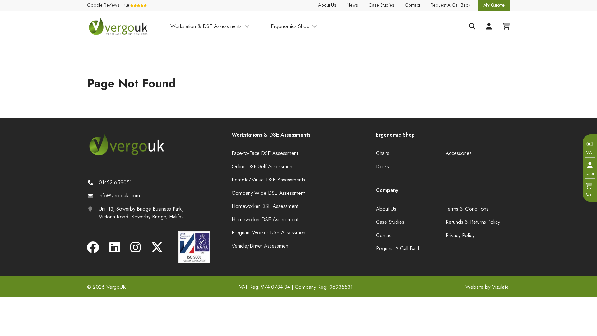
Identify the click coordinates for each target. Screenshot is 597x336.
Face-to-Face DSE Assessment (265, 153)
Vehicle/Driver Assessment (260, 246)
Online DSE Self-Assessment (263, 166)
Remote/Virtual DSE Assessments (268, 179)
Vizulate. (501, 287)
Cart (590, 193)
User (590, 173)
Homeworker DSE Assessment (265, 206)
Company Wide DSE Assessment (268, 193)
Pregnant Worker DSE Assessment (269, 232)
